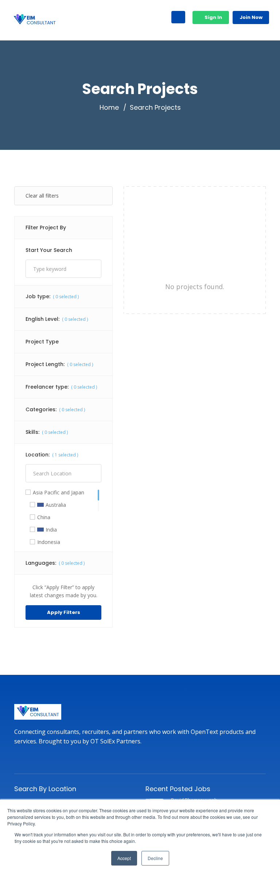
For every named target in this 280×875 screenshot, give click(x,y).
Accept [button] (124, 858)
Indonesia (48, 542)
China (43, 517)
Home (109, 107)
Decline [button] (155, 858)
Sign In (212, 17)
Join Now (251, 17)
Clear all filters (42, 195)
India (51, 530)
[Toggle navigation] (178, 17)
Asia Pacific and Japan (58, 492)
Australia (56, 505)
